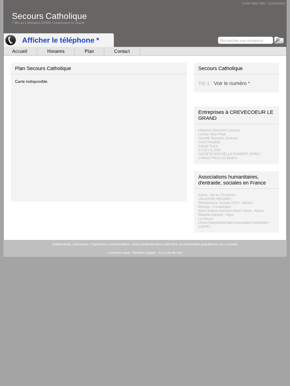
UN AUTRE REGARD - (215, 199)
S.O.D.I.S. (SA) (209, 150)
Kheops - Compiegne (214, 207)
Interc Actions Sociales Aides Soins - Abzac (231, 211)
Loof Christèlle (209, 142)
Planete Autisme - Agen (216, 215)
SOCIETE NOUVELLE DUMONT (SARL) (229, 154)
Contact (122, 51)
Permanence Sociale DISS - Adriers (225, 203)
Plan (89, 51)
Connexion (276, 3)
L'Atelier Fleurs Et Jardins (217, 158)
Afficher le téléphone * (60, 40)
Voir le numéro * (232, 83)
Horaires (56, 51)
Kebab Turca (208, 146)
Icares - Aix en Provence (216, 195)
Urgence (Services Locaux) (219, 130)
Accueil (19, 51)
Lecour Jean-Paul (212, 134)
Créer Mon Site (253, 3)
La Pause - (206, 219)
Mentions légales (144, 252)
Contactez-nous (119, 252)
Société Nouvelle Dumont (218, 138)
